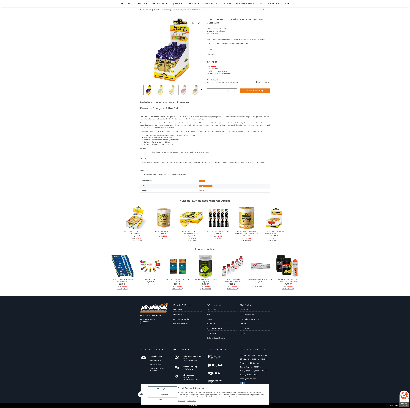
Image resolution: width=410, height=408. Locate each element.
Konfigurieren (163, 394)
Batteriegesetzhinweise (215, 328)
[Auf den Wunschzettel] (198, 23)
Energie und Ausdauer (206, 186)
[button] (287, 3)
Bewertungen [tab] (183, 102)
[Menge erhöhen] (234, 91)
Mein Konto (177, 310)
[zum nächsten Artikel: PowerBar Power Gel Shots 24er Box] (263, 9)
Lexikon (242, 333)
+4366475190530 (156, 365)
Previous (142, 90)
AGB (208, 314)
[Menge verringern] (209, 91)
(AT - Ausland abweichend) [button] (230, 82)
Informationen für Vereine (249, 319)
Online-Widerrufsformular (216, 338)
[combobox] (238, 54)
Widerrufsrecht (212, 333)
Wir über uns (245, 328)
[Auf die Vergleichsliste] (193, 23)
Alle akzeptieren (163, 389)
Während (202, 181)
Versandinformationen (181, 324)
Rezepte (243, 324)
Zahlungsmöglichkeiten (181, 319)
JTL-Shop (398, 405)
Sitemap (210, 319)
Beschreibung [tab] (146, 102)
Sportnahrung (220, 31)
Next (201, 90)
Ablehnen (162, 400)
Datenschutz (191, 401)
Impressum (181, 401)
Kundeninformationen (248, 314)
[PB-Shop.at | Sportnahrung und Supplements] (122, 3)
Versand (224, 71)
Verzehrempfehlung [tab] (165, 102)
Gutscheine (244, 310)
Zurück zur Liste (146, 10)
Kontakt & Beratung (180, 314)
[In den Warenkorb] (141, 17)
